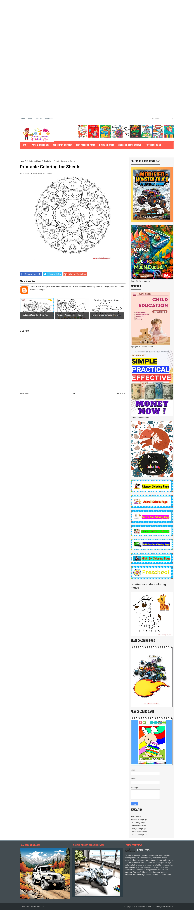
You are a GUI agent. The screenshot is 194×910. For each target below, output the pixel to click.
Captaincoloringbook (37, 906)
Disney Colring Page (138, 829)
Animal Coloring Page (139, 820)
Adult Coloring (136, 816)
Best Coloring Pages (85, 144)
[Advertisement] (79, 18)
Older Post (121, 393)
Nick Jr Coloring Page (139, 835)
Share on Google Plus (77, 274)
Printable (49, 173)
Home (23, 118)
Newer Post (24, 393)
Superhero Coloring (62, 144)
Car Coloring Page (138, 823)
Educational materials (139, 832)
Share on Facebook (32, 274)
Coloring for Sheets (39, 173)
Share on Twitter (54, 274)
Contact (39, 118)
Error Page (49, 118)
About (30, 118)
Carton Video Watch (138, 826)
